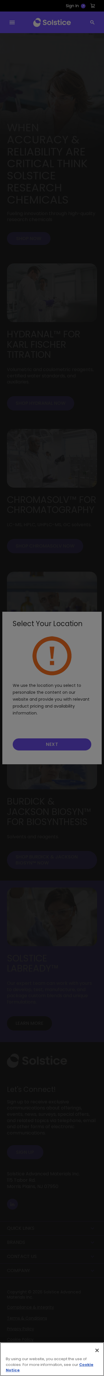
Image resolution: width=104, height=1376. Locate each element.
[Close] (97, 1350)
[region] (52, 1359)
